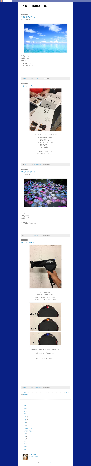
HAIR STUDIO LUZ (34, 5)
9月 (25, 420)
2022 (25, 410)
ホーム (46, 392)
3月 (25, 436)
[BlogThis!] (44, 78)
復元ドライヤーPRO (28, 242)
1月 (25, 439)
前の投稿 (67, 392)
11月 (26, 417)
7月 (25, 424)
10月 (26, 419)
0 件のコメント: (38, 78)
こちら (53, 358)
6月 (25, 425)
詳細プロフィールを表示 (33, 456)
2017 (25, 443)
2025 (25, 405)
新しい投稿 (24, 392)
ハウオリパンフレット (29, 86)
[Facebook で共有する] (47, 78)
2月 (25, 438)
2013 (25, 449)
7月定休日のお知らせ (28, 17)
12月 (26, 416)
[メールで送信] (43, 78)
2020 (25, 413)
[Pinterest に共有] (48, 78)
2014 (25, 448)
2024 (25, 407)
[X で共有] (46, 78)
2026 (25, 403)
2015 (25, 446)
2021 (25, 411)
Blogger (51, 462)
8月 (25, 422)
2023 (25, 408)
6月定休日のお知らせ (28, 172)
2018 (25, 441)
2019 (25, 414)
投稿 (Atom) (25, 394)
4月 (25, 435)
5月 (25, 433)
